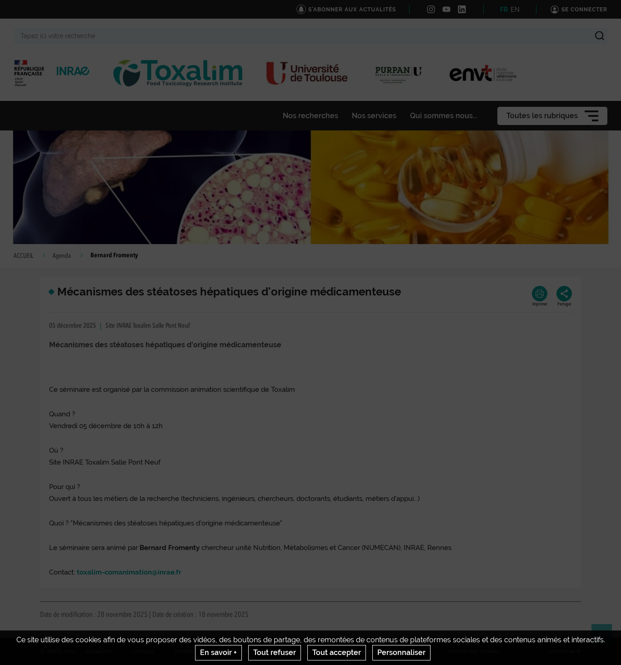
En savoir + (218, 652)
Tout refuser (274, 652)
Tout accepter (336, 652)
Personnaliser (401, 652)
